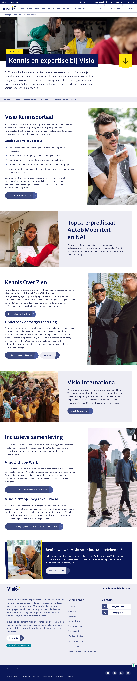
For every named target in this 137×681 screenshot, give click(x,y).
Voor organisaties (76, 626)
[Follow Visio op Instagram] (121, 673)
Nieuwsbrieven (75, 621)
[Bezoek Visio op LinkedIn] (128, 673)
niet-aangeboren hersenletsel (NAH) (104, 248)
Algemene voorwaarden (30, 676)
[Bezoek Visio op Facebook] (107, 673)
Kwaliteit (70, 676)
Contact (74, 99)
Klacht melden (75, 646)
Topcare (18, 99)
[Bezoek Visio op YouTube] (114, 673)
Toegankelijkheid (47, 676)
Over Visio (17, 15)
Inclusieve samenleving (60, 99)
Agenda (72, 611)
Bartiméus (15, 293)
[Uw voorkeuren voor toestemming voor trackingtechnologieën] (133, 665)
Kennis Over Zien (30, 99)
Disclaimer (60, 676)
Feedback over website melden (82, 651)
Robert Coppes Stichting (38, 293)
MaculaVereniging (52, 296)
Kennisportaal (7, 99)
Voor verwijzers (75, 631)
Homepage (6, 15)
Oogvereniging (33, 296)
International (44, 99)
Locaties (72, 616)
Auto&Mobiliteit (75, 248)
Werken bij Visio (75, 636)
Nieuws (71, 606)
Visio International (77, 641)
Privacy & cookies (12, 676)
